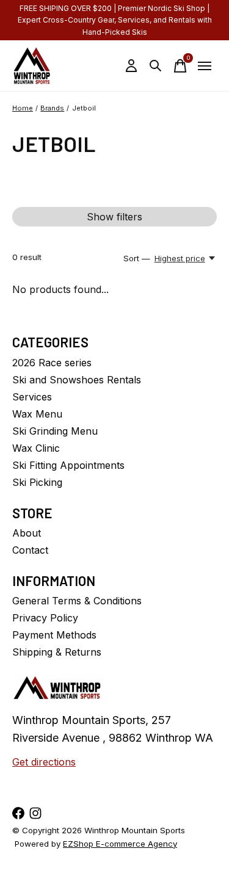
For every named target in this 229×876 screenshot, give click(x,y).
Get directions (44, 762)
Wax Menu (37, 414)
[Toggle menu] (204, 66)
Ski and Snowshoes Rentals (76, 380)
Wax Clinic (36, 448)
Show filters (114, 217)
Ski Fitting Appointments (68, 465)
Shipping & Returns (56, 652)
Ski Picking (37, 482)
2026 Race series (52, 363)
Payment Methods (54, 635)
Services (32, 397)
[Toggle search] (156, 66)
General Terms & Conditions (77, 601)
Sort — (136, 258)
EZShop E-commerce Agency (120, 844)
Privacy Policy (45, 618)
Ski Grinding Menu (55, 431)
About (26, 533)
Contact (30, 550)
